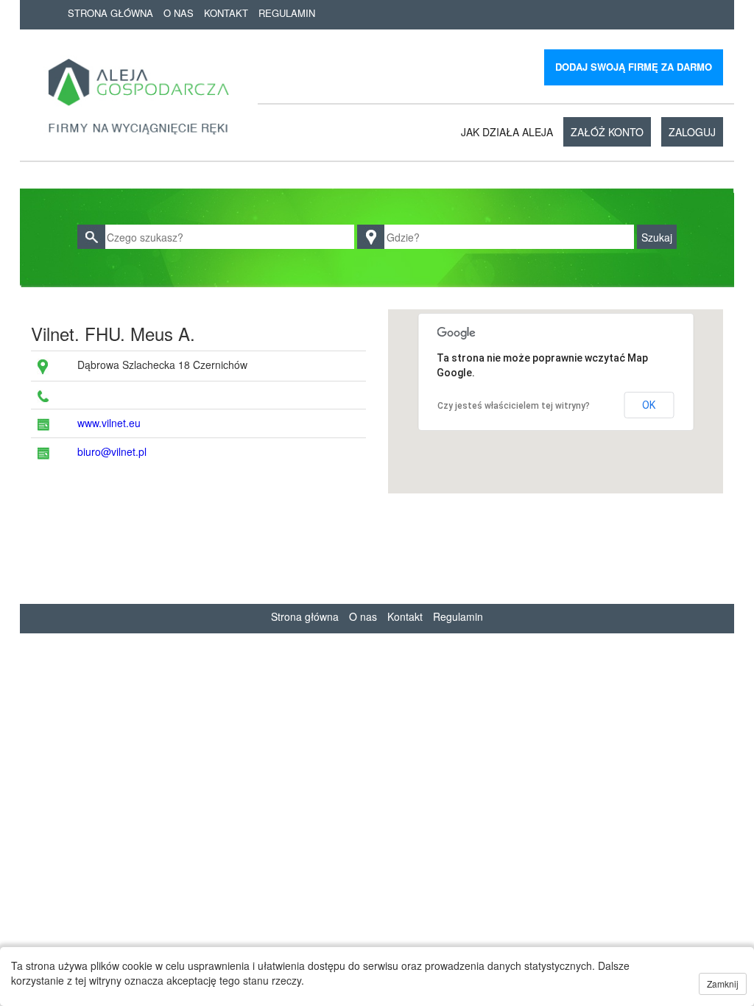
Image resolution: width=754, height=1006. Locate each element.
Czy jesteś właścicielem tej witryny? (513, 406)
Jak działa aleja (507, 131)
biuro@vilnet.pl (112, 451)
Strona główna (110, 13)
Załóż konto (607, 131)
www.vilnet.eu (109, 422)
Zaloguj (692, 131)
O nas (178, 13)
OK (648, 405)
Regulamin (286, 13)
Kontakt (226, 13)
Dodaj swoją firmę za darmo (633, 67)
